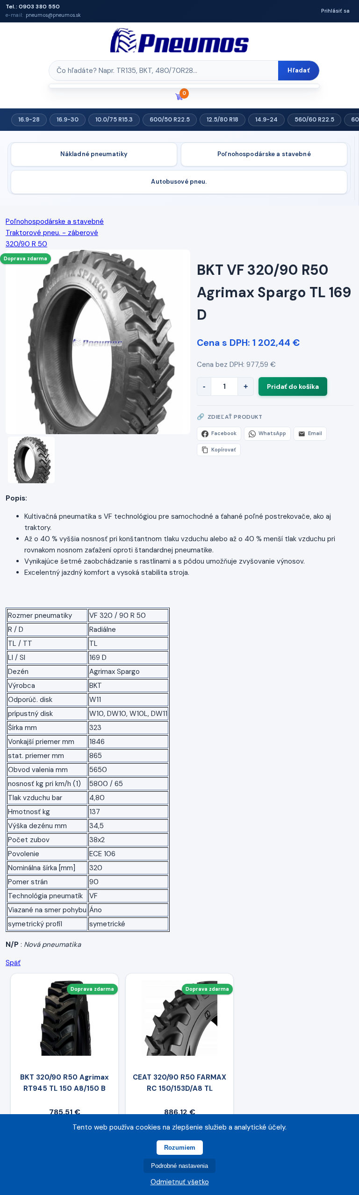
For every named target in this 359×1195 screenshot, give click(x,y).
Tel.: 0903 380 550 (33, 6)
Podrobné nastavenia (179, 1165)
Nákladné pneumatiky (94, 154)
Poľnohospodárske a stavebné (264, 154)
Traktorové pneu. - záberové (52, 232)
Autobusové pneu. (179, 182)
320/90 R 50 (26, 244)
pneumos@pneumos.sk (53, 15)
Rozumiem (179, 1147)
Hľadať (298, 70)
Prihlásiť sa (335, 10)
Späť (13, 962)
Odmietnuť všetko (180, 1182)
